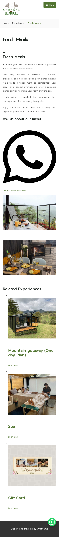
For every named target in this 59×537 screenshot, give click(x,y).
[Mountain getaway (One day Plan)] (32, 337)
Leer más (13, 365)
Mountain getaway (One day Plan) (31, 353)
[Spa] (32, 414)
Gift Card (16, 498)
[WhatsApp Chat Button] (52, 522)
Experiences (18, 23)
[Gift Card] (32, 485)
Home (6, 23)
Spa (11, 426)
